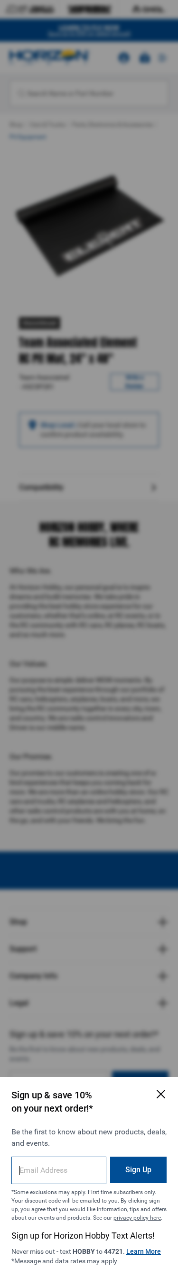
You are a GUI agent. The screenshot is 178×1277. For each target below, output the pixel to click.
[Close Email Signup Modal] (161, 1094)
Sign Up (138, 1169)
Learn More (143, 1251)
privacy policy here (137, 1217)
